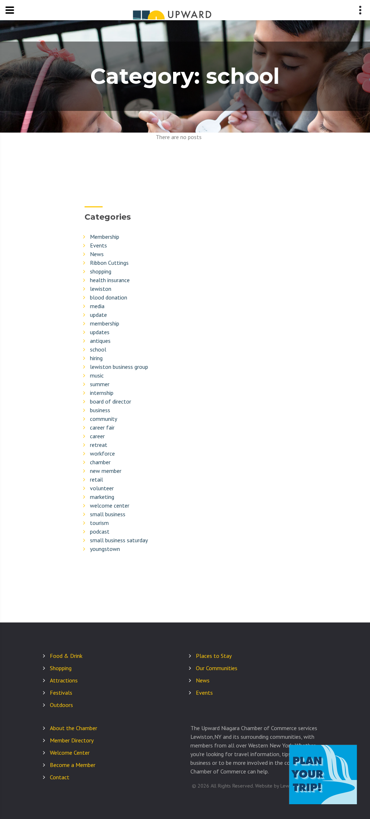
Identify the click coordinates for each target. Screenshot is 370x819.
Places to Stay (214, 655)
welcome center (109, 505)
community (103, 418)
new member (105, 470)
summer (99, 384)
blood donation (108, 297)
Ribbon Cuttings (109, 262)
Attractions (64, 680)
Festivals (61, 692)
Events (98, 245)
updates (99, 332)
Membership (104, 236)
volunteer (102, 488)
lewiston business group (119, 366)
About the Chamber (73, 728)
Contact (59, 777)
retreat (98, 444)
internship (101, 392)
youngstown (105, 548)
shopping (100, 271)
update (98, 314)
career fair (102, 427)
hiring (96, 358)
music (97, 375)
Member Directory (72, 740)
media (97, 306)
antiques (100, 340)
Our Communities (216, 668)
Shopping (61, 668)
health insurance (110, 280)
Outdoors (61, 704)
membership (104, 323)
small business (107, 514)
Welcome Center (70, 752)
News (97, 254)
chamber (100, 462)
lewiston (100, 288)
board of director (110, 401)
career (97, 436)
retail (96, 479)
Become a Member (72, 764)
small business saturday (119, 540)
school (98, 349)
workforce (102, 453)
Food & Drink (66, 655)
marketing (102, 496)
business (100, 410)
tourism (99, 522)
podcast (99, 531)
